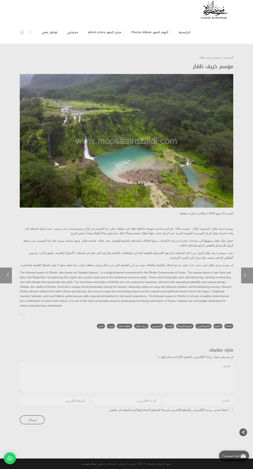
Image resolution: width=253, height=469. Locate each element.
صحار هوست (88, 463)
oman (229, 326)
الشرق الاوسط (184, 326)
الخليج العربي (203, 326)
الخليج (218, 326)
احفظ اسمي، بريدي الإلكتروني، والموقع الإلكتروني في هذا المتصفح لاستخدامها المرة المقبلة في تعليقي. (168, 409)
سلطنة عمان (124, 326)
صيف (110, 326)
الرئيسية (228, 57)
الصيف (169, 326)
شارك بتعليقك (187, 213)
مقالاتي (202, 213)
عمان (101, 326)
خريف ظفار (141, 326)
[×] (10, 458)
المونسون (156, 326)
